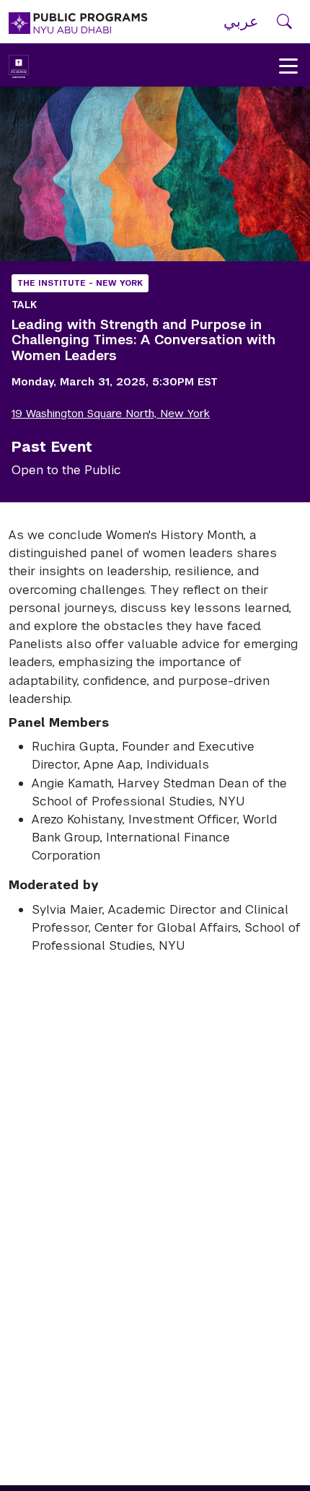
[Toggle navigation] (288, 65)
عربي (241, 21)
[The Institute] (19, 65)
